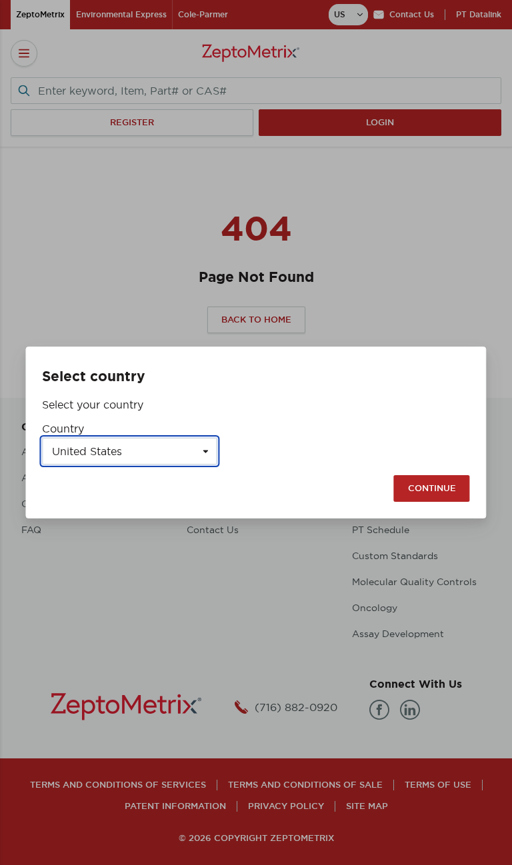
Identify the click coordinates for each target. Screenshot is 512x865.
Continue (432, 488)
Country (63, 428)
